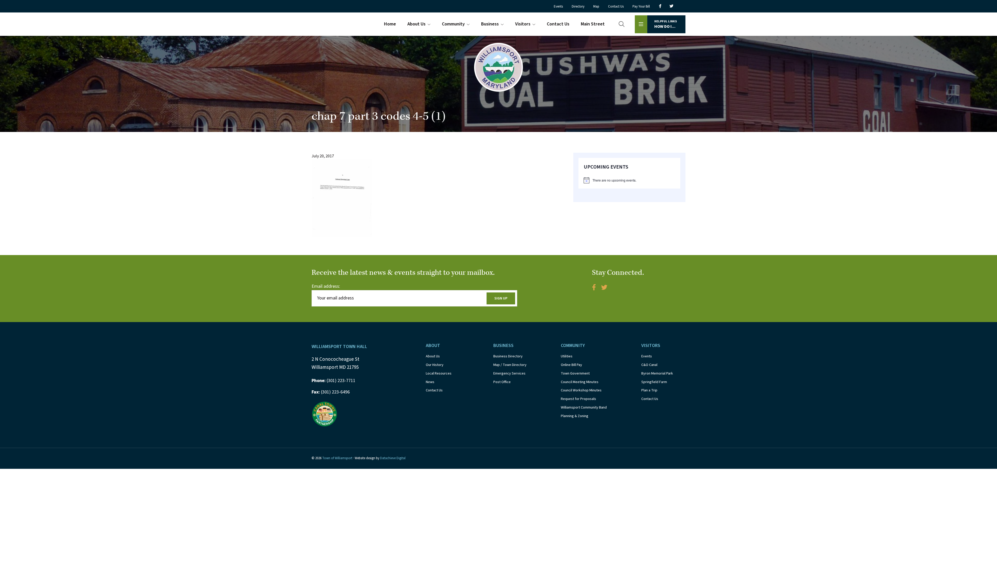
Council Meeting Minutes (579, 382)
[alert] (629, 180)
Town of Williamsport (337, 458)
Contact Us (434, 390)
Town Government (575, 373)
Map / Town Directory (510, 365)
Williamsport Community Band (584, 407)
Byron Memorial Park (657, 373)
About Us (433, 356)
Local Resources (439, 373)
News (430, 382)
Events (646, 356)
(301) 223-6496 (331, 392)
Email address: (326, 286)
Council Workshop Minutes (581, 390)
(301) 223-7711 (333, 380)
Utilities (566, 356)
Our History (434, 365)
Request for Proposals (578, 399)
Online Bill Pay (571, 365)
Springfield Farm (654, 382)
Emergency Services (509, 373)
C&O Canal (649, 365)
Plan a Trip (649, 390)
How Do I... (665, 24)
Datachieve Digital (393, 458)
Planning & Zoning (574, 416)
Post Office (502, 382)
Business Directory (508, 356)
